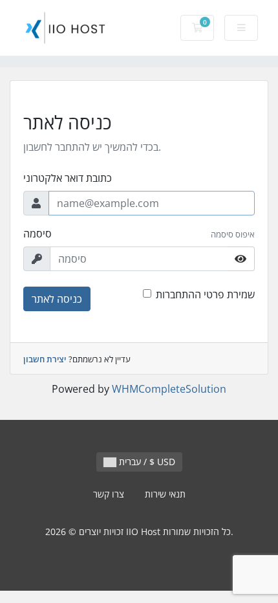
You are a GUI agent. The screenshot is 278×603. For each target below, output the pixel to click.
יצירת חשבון (44, 359)
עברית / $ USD (145, 461)
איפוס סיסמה (233, 234)
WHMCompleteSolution (169, 389)
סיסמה (37, 233)
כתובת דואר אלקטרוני (67, 178)
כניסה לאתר (57, 299)
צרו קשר (108, 494)
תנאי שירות (165, 494)
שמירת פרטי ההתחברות (205, 294)
